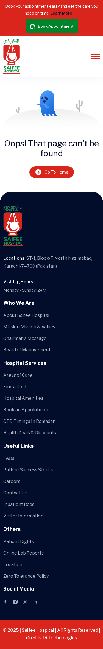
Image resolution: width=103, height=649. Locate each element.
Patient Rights (18, 541)
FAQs (8, 458)
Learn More (62, 13)
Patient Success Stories (28, 469)
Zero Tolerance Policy (26, 576)
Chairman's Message (25, 338)
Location (12, 564)
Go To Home (56, 172)
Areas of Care (17, 375)
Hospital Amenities (23, 398)
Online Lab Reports (23, 553)
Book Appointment (56, 26)
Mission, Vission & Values (29, 326)
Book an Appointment (26, 409)
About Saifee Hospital (26, 315)
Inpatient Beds (18, 504)
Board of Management (27, 350)
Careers (11, 481)
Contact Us (15, 493)
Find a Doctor (17, 386)
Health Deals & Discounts (29, 432)
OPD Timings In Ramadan (29, 421)
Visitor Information (23, 516)
